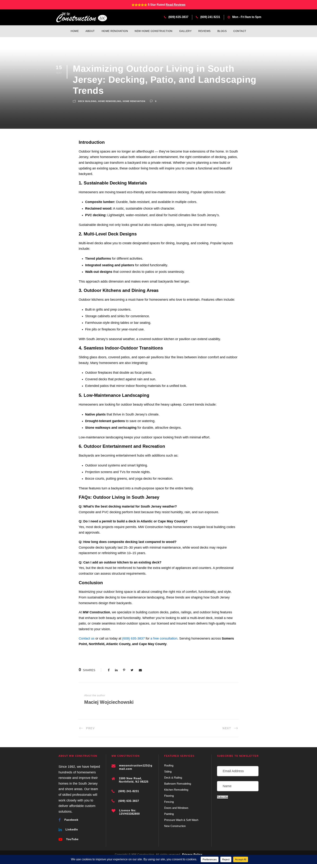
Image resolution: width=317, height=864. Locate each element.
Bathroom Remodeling (177, 783)
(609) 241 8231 (210, 17)
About (90, 31)
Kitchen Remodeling (176, 789)
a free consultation (163, 638)
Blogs (222, 31)
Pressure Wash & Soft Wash (181, 819)
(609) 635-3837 (178, 17)
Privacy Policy (192, 854)
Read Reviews (175, 4)
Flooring (169, 795)
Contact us (86, 638)
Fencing (169, 801)
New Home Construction (153, 31)
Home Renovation (115, 31)
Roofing (168, 765)
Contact (239, 31)
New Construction (175, 826)
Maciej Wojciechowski (109, 702)
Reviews (204, 31)
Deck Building (87, 101)
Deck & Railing (173, 777)
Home (75, 31)
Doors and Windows (176, 807)
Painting (169, 813)
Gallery (185, 31)
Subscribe (222, 797)
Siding (168, 771)
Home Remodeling (109, 101)
